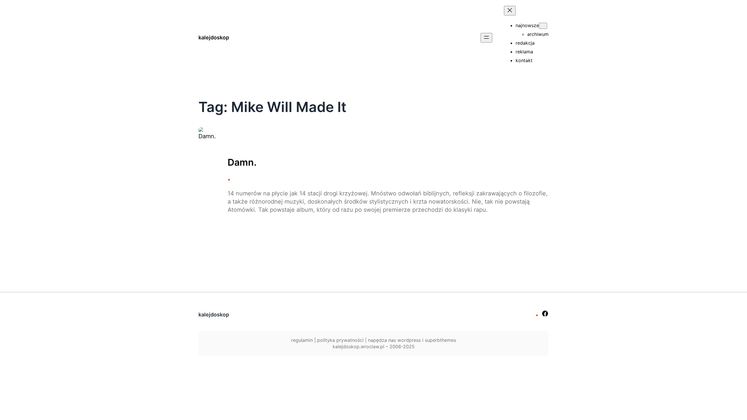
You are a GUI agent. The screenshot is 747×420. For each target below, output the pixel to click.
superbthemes (440, 340)
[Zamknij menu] (510, 10)
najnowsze (527, 25)
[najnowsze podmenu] (543, 26)
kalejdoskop (213, 37)
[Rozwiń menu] (486, 38)
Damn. (242, 162)
